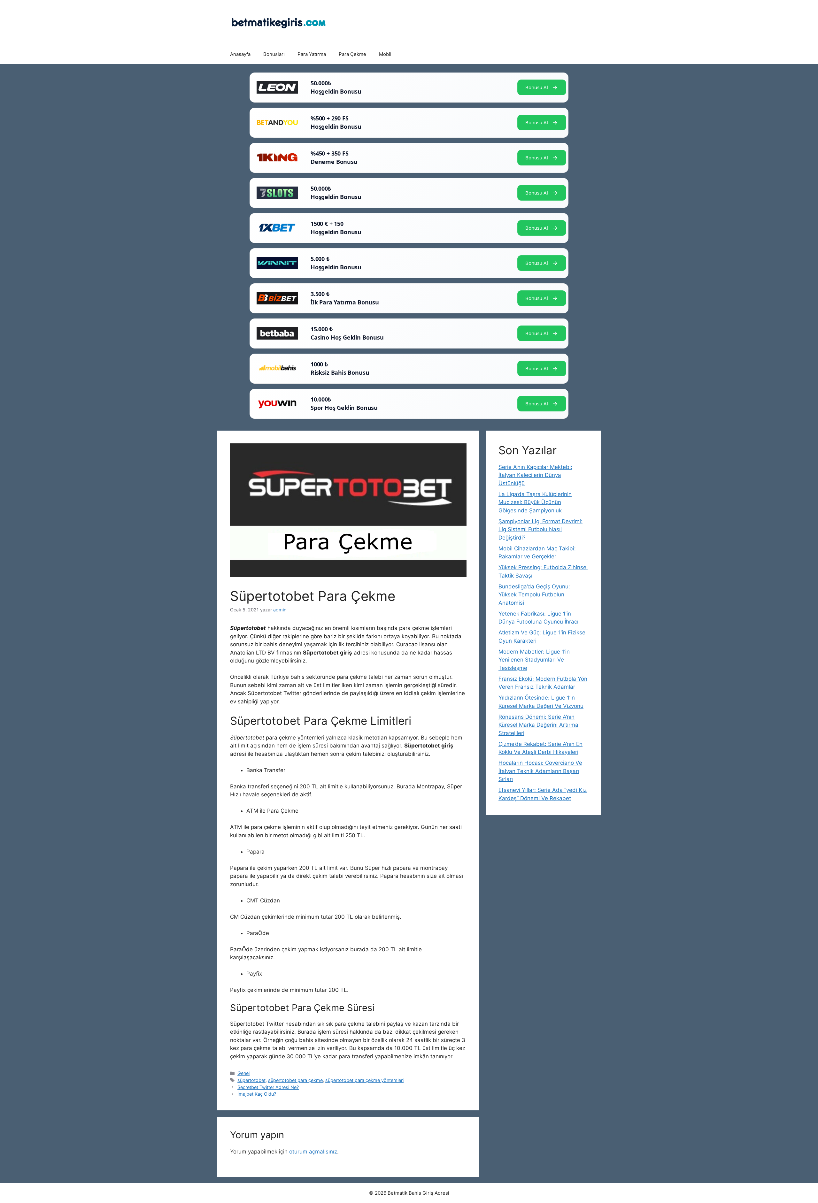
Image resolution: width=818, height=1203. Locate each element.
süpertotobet (251, 1080)
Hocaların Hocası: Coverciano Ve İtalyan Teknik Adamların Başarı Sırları (540, 771)
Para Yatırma (311, 54)
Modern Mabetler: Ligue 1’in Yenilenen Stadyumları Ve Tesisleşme (534, 659)
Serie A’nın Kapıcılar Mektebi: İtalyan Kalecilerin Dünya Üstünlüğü (535, 475)
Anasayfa (240, 54)
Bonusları (274, 54)
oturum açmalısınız (313, 1151)
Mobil (385, 54)
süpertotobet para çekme (295, 1080)
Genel (243, 1073)
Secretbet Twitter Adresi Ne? (268, 1087)
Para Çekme (352, 54)
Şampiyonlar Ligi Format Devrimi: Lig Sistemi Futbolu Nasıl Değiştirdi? (540, 529)
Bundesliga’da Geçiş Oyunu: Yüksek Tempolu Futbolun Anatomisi (534, 594)
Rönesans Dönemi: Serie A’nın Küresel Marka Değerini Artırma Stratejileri (538, 725)
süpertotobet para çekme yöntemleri (364, 1080)
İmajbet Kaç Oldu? (256, 1094)
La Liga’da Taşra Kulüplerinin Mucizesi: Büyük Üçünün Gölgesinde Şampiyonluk (535, 502)
